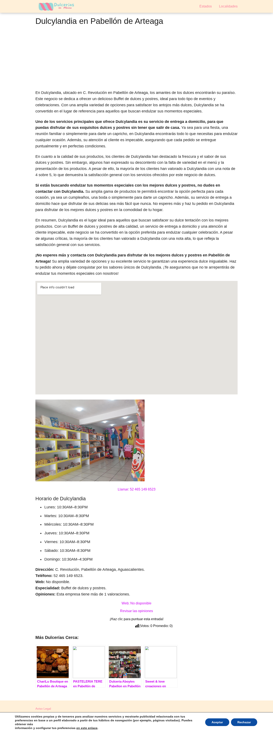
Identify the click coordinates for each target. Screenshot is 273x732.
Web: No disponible (136, 603)
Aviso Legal (43, 708)
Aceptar (217, 722)
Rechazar (244, 722)
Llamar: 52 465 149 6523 (136, 489)
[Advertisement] (136, 59)
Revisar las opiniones (136, 611)
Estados (205, 6)
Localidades (228, 6)
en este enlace (86, 728)
